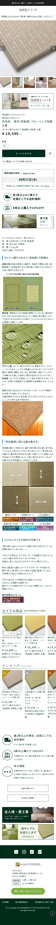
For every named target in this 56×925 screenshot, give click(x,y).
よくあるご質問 (27, 798)
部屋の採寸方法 (11, 523)
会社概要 (5, 902)
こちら (46, 185)
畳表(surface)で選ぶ (34, 16)
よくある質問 (45, 523)
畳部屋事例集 (28, 523)
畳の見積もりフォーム (11, 594)
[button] (2, 632)
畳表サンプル (11, 515)
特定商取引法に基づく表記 (44, 902)
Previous (2, 48)
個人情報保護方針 (21, 902)
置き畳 (23, 16)
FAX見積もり (45, 515)
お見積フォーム (27, 515)
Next (53, 48)
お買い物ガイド (27, 788)
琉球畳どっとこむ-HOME (10, 16)
